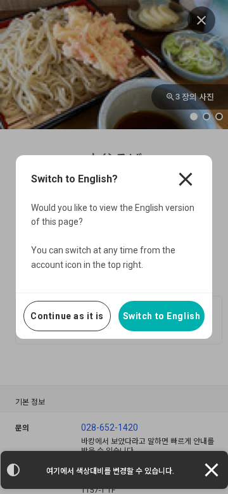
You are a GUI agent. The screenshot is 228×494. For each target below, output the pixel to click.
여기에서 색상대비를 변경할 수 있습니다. (110, 471)
